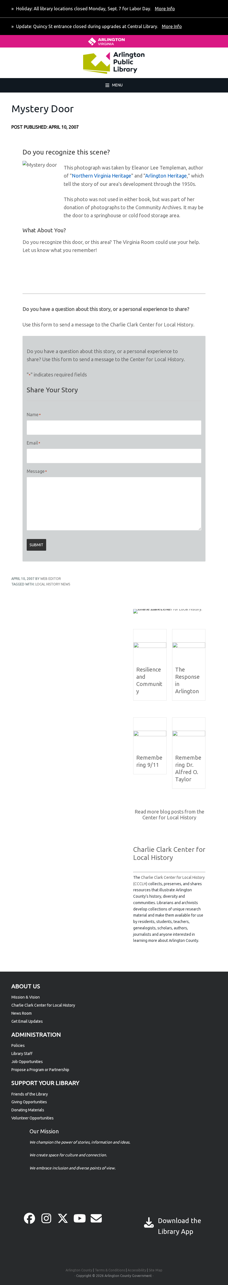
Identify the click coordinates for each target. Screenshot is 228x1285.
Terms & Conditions (110, 1270)
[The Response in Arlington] (188, 646)
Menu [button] (117, 85)
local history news (52, 584)
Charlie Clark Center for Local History (43, 1005)
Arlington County (79, 1270)
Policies (18, 1045)
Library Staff (22, 1053)
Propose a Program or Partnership (40, 1069)
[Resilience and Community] (149, 646)
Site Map (155, 1270)
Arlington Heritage (166, 175)
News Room (21, 1013)
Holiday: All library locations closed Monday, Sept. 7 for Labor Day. (95, 8)
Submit (36, 545)
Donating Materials (27, 1110)
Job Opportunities (27, 1061)
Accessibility (137, 1270)
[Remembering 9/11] (149, 735)
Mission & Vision (25, 997)
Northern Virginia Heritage (101, 175)
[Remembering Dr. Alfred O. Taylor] (188, 735)
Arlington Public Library (42, 63)
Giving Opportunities (29, 1102)
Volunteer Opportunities (32, 1118)
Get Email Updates (27, 1021)
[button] (29, 1218)
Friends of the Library (29, 1094)
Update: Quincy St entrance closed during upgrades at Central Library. (98, 26)
